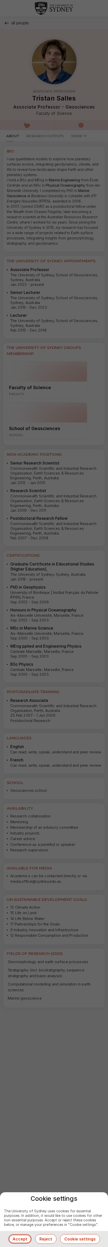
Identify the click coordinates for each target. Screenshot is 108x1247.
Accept (20, 1238)
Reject (45, 1238)
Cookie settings (80, 1238)
